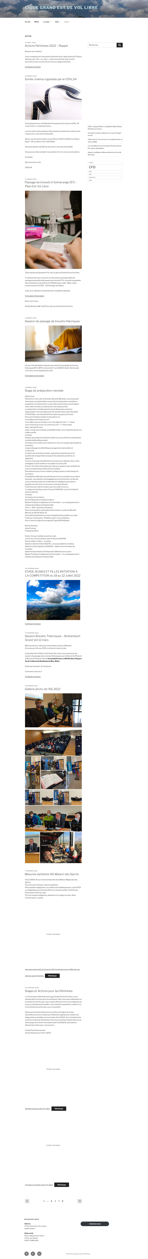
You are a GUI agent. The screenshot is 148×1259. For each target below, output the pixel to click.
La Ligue (46, 22)
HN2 (90, 174)
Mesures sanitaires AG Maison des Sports (52, 874)
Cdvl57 (91, 162)
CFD (92, 167)
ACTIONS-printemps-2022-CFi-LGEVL (37, 1108)
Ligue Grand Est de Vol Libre (61, 7)
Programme (92, 177)
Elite (90, 171)
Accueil (27, 22)
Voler (57, 22)
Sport (90, 180)
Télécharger (52, 976)
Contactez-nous (95, 1224)
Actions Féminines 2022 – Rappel (46, 45)
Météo (36, 22)
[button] (53, 743)
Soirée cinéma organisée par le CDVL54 (51, 79)
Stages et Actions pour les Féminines (48, 991)
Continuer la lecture (33, 67)
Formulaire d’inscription (34, 296)
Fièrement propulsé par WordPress (78, 1254)
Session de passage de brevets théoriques (52, 321)
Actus (66, 22)
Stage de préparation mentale (44, 390)
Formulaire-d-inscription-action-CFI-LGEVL (39, 1185)
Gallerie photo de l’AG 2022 (42, 689)
